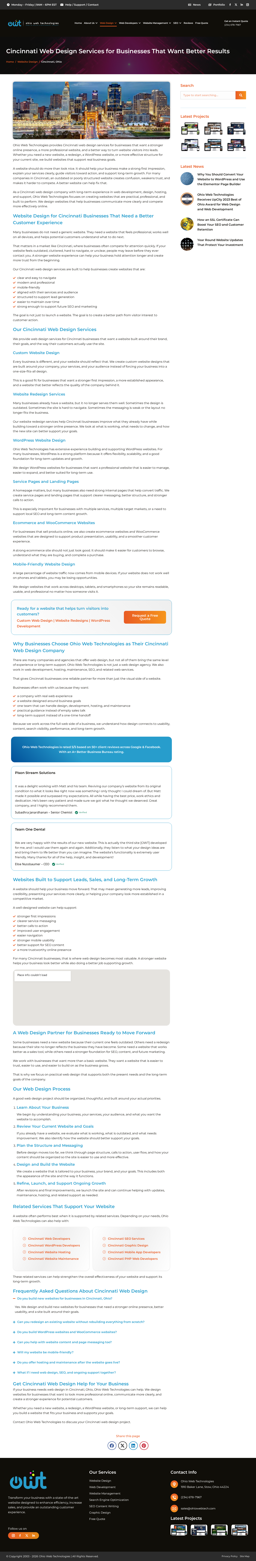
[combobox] (208, 95)
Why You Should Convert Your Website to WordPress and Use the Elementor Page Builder (221, 179)
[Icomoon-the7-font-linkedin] (241, 4)
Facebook (152, 747)
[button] (112, 1445)
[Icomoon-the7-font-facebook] (230, 4)
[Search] (241, 95)
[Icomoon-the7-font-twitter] (235, 4)
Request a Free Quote (145, 617)
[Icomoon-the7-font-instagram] (247, 4)
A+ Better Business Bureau (92, 752)
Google (136, 747)
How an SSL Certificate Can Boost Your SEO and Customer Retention (220, 224)
